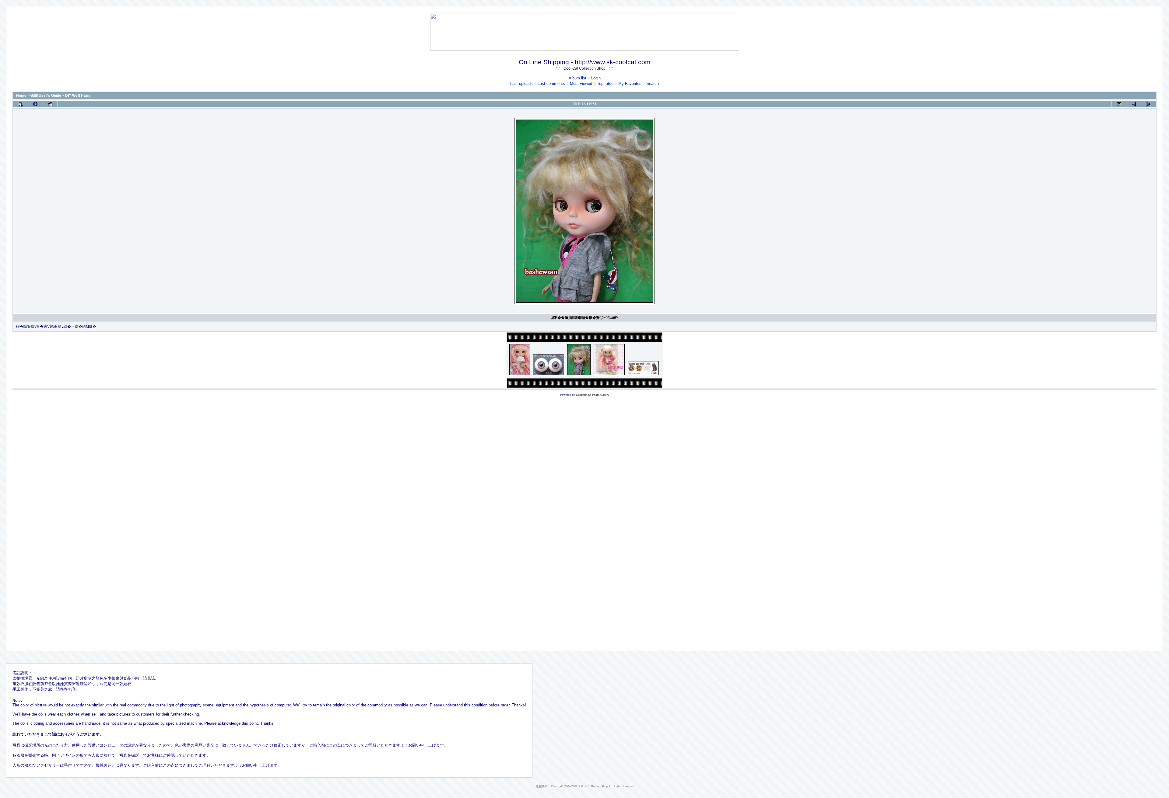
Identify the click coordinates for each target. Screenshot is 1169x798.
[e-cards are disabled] (1118, 104)
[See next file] (1148, 104)
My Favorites (629, 83)
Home (21, 95)
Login (596, 78)
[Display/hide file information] (35, 104)
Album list (577, 78)
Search (652, 83)
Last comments (551, 83)
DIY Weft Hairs (77, 95)
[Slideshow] (50, 104)
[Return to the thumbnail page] (20, 104)
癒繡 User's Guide (45, 95)
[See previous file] (1133, 104)
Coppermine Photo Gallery (592, 394)
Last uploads (521, 83)
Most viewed (581, 83)
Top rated (605, 83)
